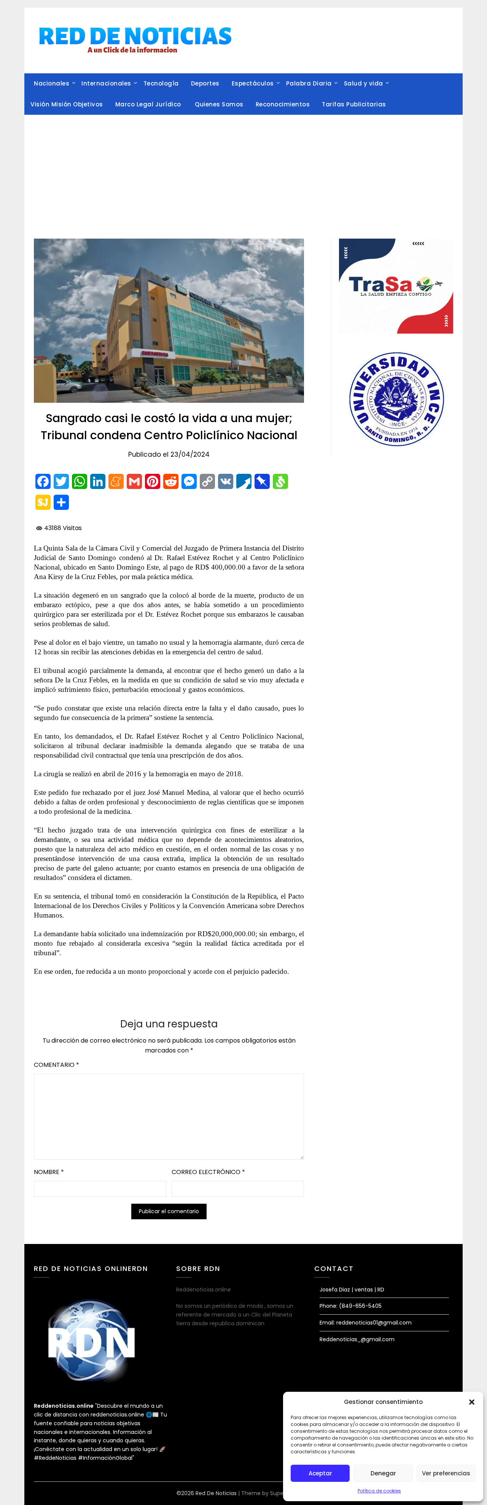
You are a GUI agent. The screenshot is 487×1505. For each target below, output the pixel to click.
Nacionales (51, 83)
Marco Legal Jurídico (149, 104)
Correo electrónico (208, 1172)
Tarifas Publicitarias (354, 104)
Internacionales (106, 83)
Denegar (383, 1473)
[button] (472, 1402)
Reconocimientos (283, 104)
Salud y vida (363, 83)
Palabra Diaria (309, 83)
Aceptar (320, 1473)
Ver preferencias (446, 1473)
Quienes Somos (219, 104)
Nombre (49, 1172)
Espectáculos (253, 83)
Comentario (56, 1064)
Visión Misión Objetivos (66, 104)
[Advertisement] (243, 172)
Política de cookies (379, 1491)
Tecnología (161, 83)
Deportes (205, 83)
